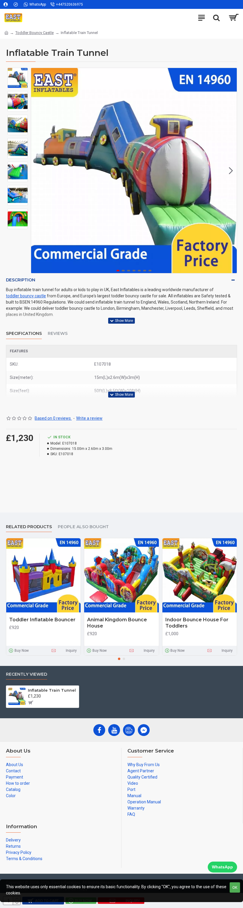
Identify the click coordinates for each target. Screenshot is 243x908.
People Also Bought (83, 526)
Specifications (24, 333)
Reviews (58, 333)
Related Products (29, 526)
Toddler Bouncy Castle (34, 32)
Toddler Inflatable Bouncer (42, 619)
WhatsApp (222, 867)
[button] (37, 170)
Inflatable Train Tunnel (52, 690)
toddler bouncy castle (26, 296)
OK (234, 887)
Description (20, 280)
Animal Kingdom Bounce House (117, 623)
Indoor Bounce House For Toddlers (196, 623)
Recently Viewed (26, 674)
